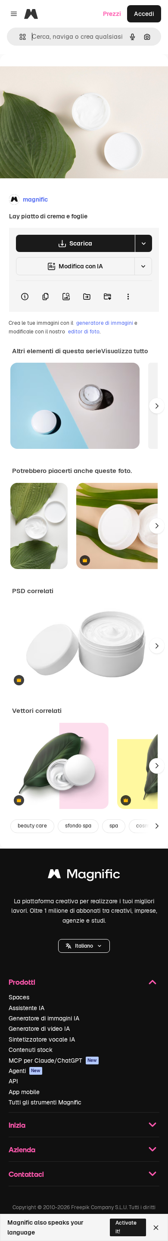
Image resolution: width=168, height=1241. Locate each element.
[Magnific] (84, 876)
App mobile (24, 1092)
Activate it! (126, 1227)
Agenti (24, 1071)
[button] (84, 946)
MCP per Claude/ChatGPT (53, 1060)
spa (113, 825)
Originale (57, 74)
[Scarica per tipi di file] (143, 243)
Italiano (84, 945)
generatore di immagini (104, 323)
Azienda (22, 1149)
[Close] (156, 1227)
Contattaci (26, 1174)
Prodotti (22, 981)
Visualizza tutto (124, 351)
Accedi (144, 14)
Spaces (19, 997)
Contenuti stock (31, 1050)
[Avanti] (157, 406)
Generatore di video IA (39, 1029)
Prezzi (112, 14)
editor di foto (84, 331)
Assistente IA (26, 1008)
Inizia (17, 1124)
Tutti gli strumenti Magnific (45, 1102)
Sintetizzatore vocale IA (42, 1039)
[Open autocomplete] (19, 37)
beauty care (32, 825)
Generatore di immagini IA (44, 1018)
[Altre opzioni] (128, 296)
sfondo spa (78, 825)
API (13, 1081)
